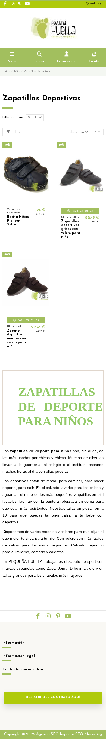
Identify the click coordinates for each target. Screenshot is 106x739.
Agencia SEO (47, 734)
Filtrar (17, 132)
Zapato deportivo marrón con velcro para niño (16, 338)
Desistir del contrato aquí (53, 697)
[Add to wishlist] (19, 202)
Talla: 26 (36, 117)
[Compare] (26, 202)
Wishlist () (96, 4)
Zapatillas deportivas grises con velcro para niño (70, 229)
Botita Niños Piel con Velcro (18, 221)
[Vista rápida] (32, 202)
